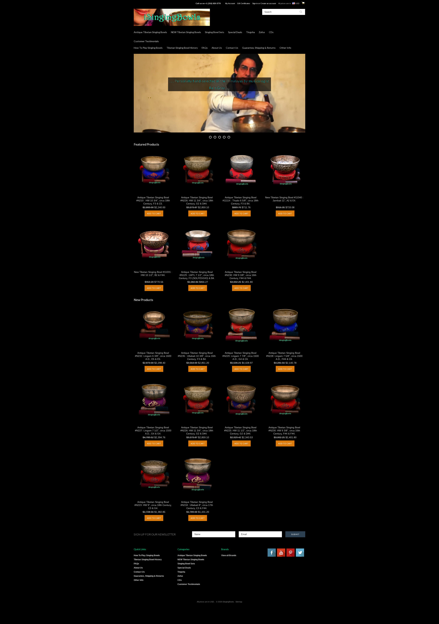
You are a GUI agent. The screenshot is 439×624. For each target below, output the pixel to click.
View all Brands (228, 555)
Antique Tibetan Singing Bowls (150, 32)
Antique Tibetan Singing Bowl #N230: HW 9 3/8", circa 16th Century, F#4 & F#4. (240, 275)
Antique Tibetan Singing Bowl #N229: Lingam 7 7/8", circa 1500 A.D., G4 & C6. (240, 356)
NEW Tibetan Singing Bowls (186, 32)
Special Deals (235, 32)
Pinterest (290, 552)
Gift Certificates (243, 3)
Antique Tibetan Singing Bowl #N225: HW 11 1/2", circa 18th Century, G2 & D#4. (240, 430)
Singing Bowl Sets (214, 32)
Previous (142, 93)
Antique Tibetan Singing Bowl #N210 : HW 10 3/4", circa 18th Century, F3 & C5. (153, 200)
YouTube (281, 552)
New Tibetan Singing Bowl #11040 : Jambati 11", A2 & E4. (284, 199)
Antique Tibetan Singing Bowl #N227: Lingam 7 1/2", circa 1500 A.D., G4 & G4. (153, 430)
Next (296, 93)
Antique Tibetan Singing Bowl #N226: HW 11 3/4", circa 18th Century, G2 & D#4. (196, 200)
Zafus (262, 32)
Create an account (268, 3)
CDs (271, 32)
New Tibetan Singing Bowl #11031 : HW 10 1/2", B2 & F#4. (153, 273)
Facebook (272, 552)
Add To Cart (154, 213)
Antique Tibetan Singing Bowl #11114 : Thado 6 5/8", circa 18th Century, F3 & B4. (240, 200)
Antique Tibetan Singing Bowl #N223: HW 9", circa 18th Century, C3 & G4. (153, 505)
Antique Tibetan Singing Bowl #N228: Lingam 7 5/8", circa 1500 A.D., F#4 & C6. (284, 356)
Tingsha (250, 32)
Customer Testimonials (146, 41)
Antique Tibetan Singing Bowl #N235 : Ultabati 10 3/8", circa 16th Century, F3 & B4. (197, 356)
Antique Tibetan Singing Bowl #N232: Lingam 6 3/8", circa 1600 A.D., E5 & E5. (153, 356)
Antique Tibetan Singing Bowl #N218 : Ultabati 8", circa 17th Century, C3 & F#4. (197, 505)
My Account (230, 3)
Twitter (300, 552)
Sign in (255, 3)
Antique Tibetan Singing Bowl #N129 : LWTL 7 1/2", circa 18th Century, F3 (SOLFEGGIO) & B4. (197, 275)
